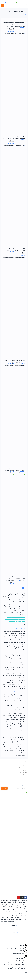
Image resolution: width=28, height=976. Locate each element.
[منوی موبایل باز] (26, 2)
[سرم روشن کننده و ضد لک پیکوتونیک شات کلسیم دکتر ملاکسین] (19, 308)
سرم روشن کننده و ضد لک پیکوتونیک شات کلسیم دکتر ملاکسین (19, 362)
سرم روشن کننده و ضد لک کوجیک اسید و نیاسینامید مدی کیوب (19, 138)
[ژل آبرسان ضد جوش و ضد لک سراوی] (19, 196)
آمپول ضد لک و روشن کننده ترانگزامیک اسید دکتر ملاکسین (8, 250)
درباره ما (25, 779)
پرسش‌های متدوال (23, 772)
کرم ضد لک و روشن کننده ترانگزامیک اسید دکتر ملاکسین (8, 470)
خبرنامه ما (24, 785)
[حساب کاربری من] (2, 2)
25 (5, 588)
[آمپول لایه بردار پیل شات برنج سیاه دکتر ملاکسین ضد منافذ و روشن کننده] (19, 416)
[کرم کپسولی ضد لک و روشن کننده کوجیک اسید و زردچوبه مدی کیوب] (19, 22)
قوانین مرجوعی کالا (23, 767)
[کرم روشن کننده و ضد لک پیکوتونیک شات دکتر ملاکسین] (8, 308)
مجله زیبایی (24, 774)
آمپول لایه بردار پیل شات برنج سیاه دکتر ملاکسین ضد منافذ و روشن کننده (20, 470)
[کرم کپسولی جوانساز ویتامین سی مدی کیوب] (8, 22)
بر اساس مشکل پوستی (15, 11)
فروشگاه (25, 777)
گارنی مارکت (23, 11)
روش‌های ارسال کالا (23, 770)
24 (7, 588)
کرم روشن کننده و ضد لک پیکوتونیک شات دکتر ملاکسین (8, 362)
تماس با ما (25, 781)
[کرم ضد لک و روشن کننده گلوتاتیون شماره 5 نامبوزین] (8, 524)
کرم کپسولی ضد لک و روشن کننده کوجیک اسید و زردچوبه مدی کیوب (19, 26)
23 (10, 588)
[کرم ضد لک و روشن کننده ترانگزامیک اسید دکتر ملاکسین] (8, 416)
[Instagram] (22, 897)
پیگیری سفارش (24, 765)
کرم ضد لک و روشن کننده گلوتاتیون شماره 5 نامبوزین (8, 580)
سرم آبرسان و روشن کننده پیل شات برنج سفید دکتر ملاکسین (20, 578)
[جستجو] (2, 5)
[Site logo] (14, 2)
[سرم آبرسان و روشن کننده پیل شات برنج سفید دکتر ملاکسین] (19, 524)
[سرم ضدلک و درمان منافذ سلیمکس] (8, 84)
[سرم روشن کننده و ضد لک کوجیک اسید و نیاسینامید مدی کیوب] (19, 84)
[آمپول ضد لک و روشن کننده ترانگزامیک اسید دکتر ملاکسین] (8, 196)
